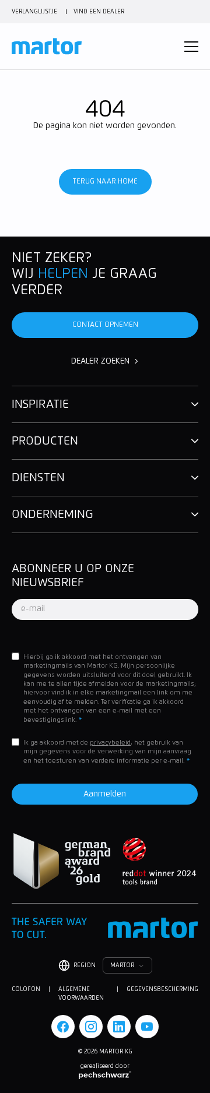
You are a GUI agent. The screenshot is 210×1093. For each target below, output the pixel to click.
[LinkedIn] (119, 1026)
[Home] (47, 46)
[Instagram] (91, 1026)
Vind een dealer (99, 12)
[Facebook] (63, 1026)
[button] (191, 47)
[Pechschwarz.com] (105, 1075)
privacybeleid (110, 742)
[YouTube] (147, 1026)
